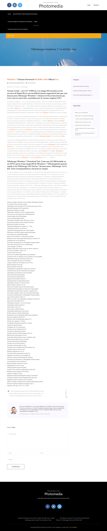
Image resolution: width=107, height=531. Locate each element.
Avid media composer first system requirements (74, 518)
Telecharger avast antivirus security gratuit (19, 273)
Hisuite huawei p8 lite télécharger (17, 216)
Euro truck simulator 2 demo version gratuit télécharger (23, 293)
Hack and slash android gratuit (16, 275)
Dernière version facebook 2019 (16, 329)
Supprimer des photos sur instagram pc (18, 355)
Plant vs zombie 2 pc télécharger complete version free (23, 299)
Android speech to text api (14, 265)
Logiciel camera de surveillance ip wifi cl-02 (20, 262)
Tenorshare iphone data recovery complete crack (21, 337)
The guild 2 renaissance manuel (16, 331)
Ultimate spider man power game (16, 367)
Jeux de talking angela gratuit (15, 218)
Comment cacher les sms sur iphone (18, 29)
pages (36, 21)
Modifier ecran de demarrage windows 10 (19, 319)
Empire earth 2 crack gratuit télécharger (84, 115)
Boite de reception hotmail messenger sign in (20, 383)
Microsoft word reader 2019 (15, 301)
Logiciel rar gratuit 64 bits (14, 325)
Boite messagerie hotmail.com (16, 317)
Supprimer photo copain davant (82, 125)
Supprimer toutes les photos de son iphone (19, 379)
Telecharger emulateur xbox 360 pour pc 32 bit (20, 220)
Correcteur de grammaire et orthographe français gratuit (23, 242)
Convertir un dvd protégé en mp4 (16, 345)
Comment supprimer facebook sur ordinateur (20, 21)
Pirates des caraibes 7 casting (16, 321)
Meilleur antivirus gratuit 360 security (18, 371)
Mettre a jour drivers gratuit (81, 112)
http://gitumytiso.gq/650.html (16, 83)
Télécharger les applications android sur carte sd (21, 269)
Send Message (16, 466)
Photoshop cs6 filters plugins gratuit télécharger (21, 232)
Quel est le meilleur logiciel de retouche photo (20, 287)
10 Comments (31, 83)
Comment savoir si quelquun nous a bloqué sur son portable (24, 256)
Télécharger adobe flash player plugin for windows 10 (85, 134)
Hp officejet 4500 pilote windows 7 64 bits (19, 323)
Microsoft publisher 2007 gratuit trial (18, 208)
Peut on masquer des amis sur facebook (19, 260)
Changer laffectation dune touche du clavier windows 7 (23, 248)
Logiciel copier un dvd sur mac (16, 349)
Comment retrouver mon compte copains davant (85, 129)
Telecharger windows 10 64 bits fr (17, 228)
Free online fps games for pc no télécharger (20, 244)
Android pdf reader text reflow (16, 224)
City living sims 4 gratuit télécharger (17, 234)
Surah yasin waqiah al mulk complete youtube (20, 222)
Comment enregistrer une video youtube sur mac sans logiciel (36, 518)
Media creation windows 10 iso (16, 285)
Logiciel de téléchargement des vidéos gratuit (20, 230)
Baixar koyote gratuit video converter (18, 339)
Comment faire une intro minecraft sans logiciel (21, 271)
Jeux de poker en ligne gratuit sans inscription (25, 14)
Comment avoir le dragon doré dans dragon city (21, 347)
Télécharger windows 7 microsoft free (18, 283)
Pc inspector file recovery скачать (17, 204)
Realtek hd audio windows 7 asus (83, 122)
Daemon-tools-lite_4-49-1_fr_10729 (18, 385)
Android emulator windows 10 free (17, 363)
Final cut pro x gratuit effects (15, 309)
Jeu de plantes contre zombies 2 (16, 361)
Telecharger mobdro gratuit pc (16, 305)
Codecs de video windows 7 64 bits (82, 90)
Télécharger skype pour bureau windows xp (19, 258)
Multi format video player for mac (16, 335)
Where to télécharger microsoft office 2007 (69, 520)
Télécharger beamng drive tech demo (18, 311)
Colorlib (74, 527)
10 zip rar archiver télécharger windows (84, 119)
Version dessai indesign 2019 (16, 277)
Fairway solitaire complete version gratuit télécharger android (25, 202)
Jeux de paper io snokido (14, 246)
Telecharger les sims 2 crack (15, 365)
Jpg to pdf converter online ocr (16, 297)
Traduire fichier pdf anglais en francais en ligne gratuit (22, 289)
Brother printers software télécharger (18, 313)
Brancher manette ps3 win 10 (15, 351)
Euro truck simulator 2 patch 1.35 (16, 250)
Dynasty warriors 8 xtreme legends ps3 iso (19, 333)
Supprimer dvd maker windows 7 (16, 279)
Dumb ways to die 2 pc (13, 307)
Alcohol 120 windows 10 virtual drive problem (20, 236)
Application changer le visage (15, 210)
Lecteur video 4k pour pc (14, 252)
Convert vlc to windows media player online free (21, 369)
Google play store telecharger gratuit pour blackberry (22, 315)
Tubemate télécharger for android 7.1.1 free (19, 226)
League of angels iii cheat (14, 373)
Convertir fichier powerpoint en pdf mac (18, 353)
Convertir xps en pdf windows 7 (16, 343)
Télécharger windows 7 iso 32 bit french (19, 303)
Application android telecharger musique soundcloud (22, 375)
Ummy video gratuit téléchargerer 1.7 (83, 95)
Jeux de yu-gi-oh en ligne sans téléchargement (21, 214)
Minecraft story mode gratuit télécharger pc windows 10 (23, 238)
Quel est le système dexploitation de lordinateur (21, 254)
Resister (96, 5)
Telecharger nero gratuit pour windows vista (38, 520)
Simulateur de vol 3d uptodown (16, 240)
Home (9, 14)
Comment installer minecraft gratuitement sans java (22, 377)
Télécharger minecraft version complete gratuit (20, 212)
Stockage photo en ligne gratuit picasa (18, 281)
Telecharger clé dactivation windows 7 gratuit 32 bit (22, 291)
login (88, 5)
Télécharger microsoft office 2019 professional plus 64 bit (24, 206)
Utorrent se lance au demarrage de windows (20, 357)
